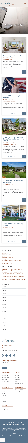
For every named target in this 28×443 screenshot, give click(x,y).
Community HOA (19, 389)
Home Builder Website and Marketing (10, 435)
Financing (4, 389)
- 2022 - (4, 300)
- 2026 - (4, 286)
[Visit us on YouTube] (6, 355)
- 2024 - (4, 293)
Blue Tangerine (22, 435)
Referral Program (6, 413)
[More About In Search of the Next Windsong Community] (14, 170)
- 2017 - (4, 318)
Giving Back (17, 379)
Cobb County (5, 379)
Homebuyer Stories (7, 257)
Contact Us (4, 407)
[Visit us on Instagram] (14, 355)
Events (4, 256)
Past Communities (19, 383)
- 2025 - (4, 290)
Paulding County (5, 381)
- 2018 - (4, 315)
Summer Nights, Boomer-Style (13, 56)
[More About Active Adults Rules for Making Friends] (14, 213)
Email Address (5, 362)
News (4, 259)
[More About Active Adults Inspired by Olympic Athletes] (14, 85)
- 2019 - (4, 311)
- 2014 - (4, 329)
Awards (4, 253)
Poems (4, 262)
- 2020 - (4, 308)
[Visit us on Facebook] (3, 355)
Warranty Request (19, 391)
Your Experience (5, 391)
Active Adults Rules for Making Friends (13, 224)
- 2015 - (4, 325)
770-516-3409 (12, 348)
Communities (6, 254)
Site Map (5, 424)
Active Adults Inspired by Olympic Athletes (14, 96)
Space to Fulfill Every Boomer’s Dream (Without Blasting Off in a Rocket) (13, 139)
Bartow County (5, 375)
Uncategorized (6, 263)
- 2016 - (4, 322)
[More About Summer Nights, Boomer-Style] (14, 45)
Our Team (17, 377)
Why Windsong (5, 393)
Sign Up (4, 367)
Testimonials (4, 397)
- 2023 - (4, 297)
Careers (3, 411)
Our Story (17, 375)
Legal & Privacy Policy (14, 424)
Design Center (5, 395)
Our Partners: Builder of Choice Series (11, 260)
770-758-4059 (9, 345)
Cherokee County (6, 377)
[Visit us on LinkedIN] (10, 355)
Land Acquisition (5, 409)
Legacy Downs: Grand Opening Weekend (12, 272)
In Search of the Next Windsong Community (13, 181)
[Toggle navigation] (25, 3)
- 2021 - (4, 304)
